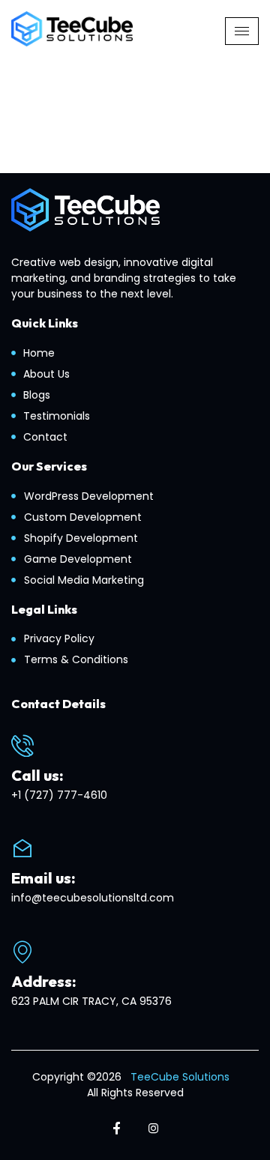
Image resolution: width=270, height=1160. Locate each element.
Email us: (43, 878)
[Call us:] (22, 745)
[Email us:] (22, 848)
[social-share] (116, 1128)
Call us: (37, 775)
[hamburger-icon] (242, 31)
